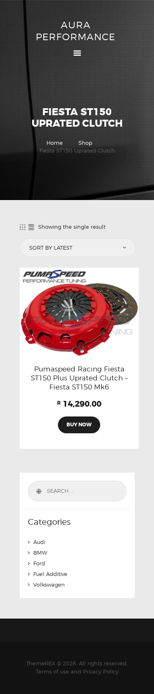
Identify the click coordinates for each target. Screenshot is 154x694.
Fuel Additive (50, 574)
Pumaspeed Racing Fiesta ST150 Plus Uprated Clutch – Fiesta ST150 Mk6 (79, 378)
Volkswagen (49, 584)
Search (38, 491)
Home (54, 142)
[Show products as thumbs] (22, 226)
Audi (39, 542)
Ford (39, 563)
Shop (85, 142)
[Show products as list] (31, 226)
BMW (40, 552)
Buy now (79, 424)
